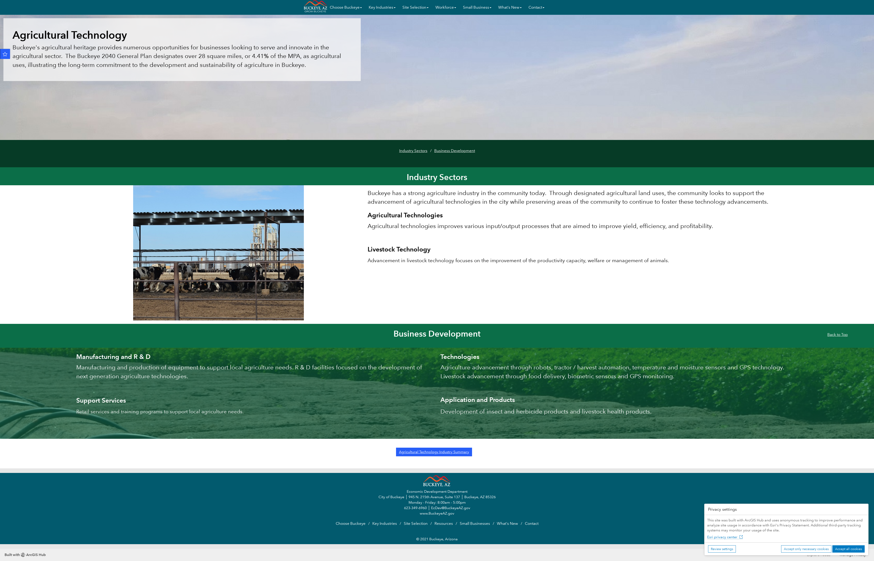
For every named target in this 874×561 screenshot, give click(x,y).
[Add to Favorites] (5, 54)
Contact (532, 523)
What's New (507, 523)
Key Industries (384, 523)
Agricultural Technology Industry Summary (434, 452)
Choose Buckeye (351, 523)
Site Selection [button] (414, 7)
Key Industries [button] (381, 7)
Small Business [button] (476, 7)
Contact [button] (535, 7)
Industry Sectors (413, 150)
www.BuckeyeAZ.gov (437, 513)
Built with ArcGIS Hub (25, 555)
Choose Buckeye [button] (345, 7)
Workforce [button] (444, 7)
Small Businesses (475, 523)
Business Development (454, 150)
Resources (443, 523)
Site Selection (416, 523)
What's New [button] (508, 7)
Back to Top (837, 334)
